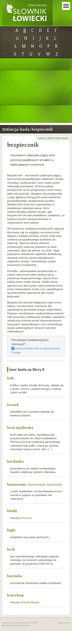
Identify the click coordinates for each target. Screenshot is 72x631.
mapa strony (64, 623)
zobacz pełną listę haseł (53, 138)
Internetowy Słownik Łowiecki (27, 13)
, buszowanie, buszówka (34, 484)
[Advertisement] (36, 91)
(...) (50, 449)
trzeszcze (26, 517)
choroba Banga (29, 602)
